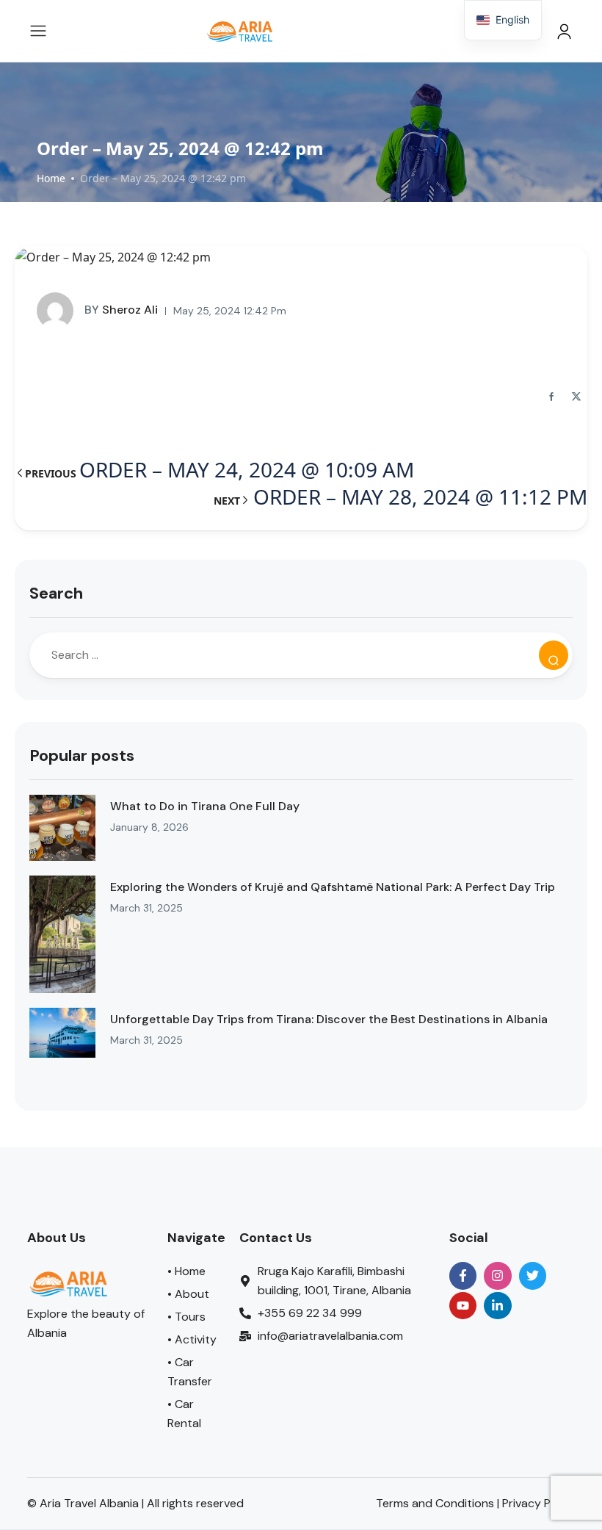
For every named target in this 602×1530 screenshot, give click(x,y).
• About (188, 1294)
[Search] (553, 655)
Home (51, 178)
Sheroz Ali (121, 309)
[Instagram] (497, 1275)
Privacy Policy (539, 1503)
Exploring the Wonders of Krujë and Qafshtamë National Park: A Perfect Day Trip (332, 887)
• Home (186, 1271)
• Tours (186, 1316)
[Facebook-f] (462, 1275)
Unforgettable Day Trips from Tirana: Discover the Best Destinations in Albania (329, 1019)
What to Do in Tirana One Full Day (205, 806)
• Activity (192, 1339)
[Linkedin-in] (497, 1305)
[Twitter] (532, 1275)
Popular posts (81, 755)
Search (56, 593)
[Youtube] (462, 1305)
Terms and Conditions (435, 1503)
